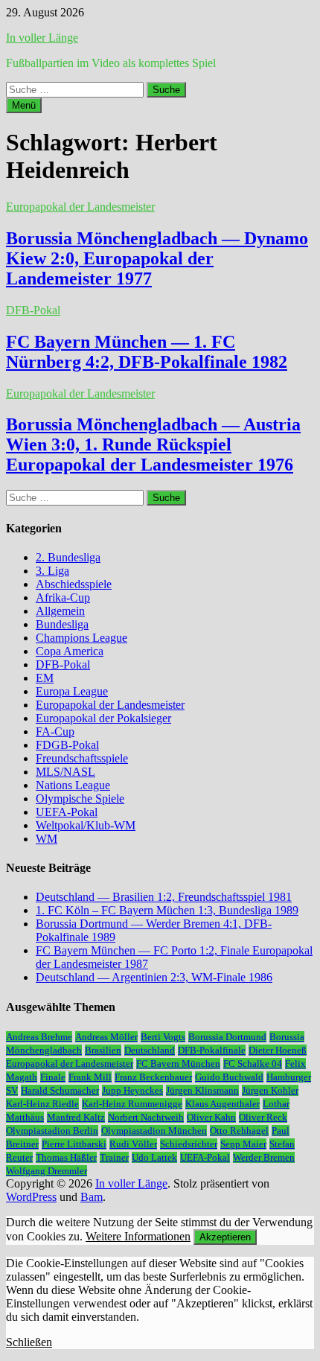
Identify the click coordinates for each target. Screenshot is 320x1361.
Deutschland (149, 1050)
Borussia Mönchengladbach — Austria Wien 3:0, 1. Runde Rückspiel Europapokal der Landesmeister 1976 (153, 444)
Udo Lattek (154, 1157)
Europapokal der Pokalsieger (103, 718)
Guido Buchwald (229, 1077)
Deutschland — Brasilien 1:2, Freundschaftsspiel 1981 (164, 896)
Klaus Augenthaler (222, 1103)
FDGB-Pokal (67, 745)
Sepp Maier (243, 1144)
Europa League (72, 691)
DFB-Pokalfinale (212, 1050)
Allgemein (60, 611)
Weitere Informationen (138, 1236)
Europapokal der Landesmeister (80, 206)
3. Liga (52, 570)
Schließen (29, 1342)
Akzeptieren (225, 1237)
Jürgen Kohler (270, 1090)
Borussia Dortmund (227, 1036)
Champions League (81, 637)
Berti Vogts (163, 1036)
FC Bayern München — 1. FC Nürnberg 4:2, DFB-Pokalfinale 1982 (146, 352)
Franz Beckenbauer (153, 1077)
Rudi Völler (133, 1144)
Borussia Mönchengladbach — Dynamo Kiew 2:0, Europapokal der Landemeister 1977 (157, 258)
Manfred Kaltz (76, 1117)
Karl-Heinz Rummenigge (132, 1103)
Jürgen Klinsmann (202, 1090)
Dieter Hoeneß (278, 1050)
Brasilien (103, 1050)
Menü (24, 105)
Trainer (114, 1157)
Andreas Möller (106, 1036)
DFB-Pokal (33, 310)
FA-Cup (55, 731)
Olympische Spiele (80, 798)
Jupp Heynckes (132, 1090)
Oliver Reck (263, 1117)
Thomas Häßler (66, 1157)
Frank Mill (90, 1077)
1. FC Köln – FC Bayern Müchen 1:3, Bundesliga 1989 (167, 910)
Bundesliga (62, 624)
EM (45, 678)
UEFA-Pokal (66, 812)
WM (46, 838)
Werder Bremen (264, 1157)
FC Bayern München (178, 1063)
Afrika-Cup (63, 597)
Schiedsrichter (188, 1144)
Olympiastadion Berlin (52, 1130)
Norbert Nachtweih (146, 1117)
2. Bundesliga (68, 557)
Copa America (69, 651)
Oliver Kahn (211, 1117)
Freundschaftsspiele (82, 758)
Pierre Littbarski (74, 1144)
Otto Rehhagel (239, 1130)
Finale (52, 1077)
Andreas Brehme (39, 1036)
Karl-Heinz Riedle (42, 1103)
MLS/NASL (65, 771)
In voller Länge (42, 37)
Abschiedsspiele (74, 584)
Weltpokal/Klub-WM (85, 825)
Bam (91, 1197)
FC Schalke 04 (252, 1063)
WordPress (31, 1197)
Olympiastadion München (154, 1130)
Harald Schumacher (60, 1090)
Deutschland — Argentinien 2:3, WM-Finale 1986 (154, 977)
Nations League (73, 785)
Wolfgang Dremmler (46, 1170)
